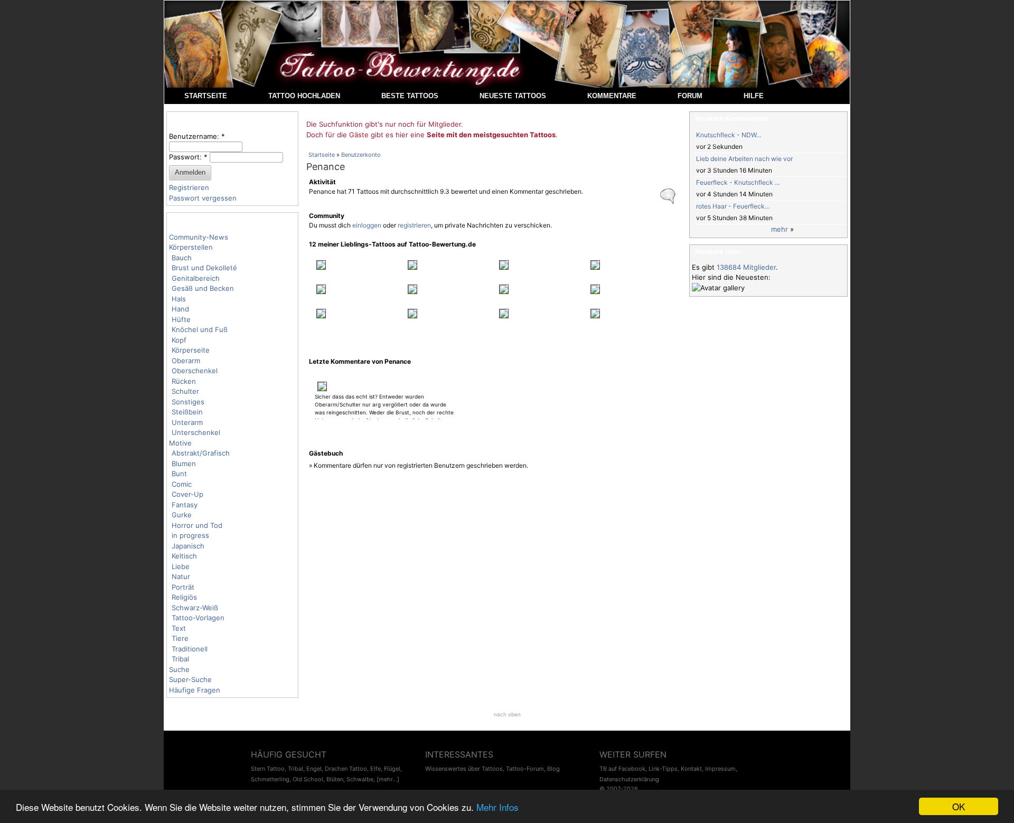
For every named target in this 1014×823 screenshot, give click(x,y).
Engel (314, 768)
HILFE (754, 96)
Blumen (184, 463)
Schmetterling (270, 779)
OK (958, 806)
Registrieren (189, 187)
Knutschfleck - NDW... (728, 135)
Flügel (392, 768)
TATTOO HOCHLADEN (304, 96)
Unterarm (187, 422)
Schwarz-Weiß (195, 607)
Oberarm (186, 360)
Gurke (182, 514)
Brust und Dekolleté (204, 267)
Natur (181, 576)
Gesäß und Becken (203, 288)
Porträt (183, 587)
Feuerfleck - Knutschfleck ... (738, 182)
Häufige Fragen (194, 690)
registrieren (414, 225)
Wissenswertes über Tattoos (464, 768)
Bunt (179, 473)
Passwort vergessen (203, 198)
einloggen (366, 225)
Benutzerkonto (361, 154)
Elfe (375, 768)
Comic (182, 484)
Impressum (720, 768)
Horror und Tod (197, 525)
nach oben (507, 714)
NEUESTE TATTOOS (513, 96)
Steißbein (187, 412)
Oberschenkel (195, 370)
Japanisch (188, 546)
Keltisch (184, 556)
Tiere (180, 638)
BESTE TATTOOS (409, 96)
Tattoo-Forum (525, 768)
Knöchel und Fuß (200, 329)
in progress (190, 535)
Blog (553, 768)
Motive (180, 443)
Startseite (321, 154)
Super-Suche (190, 679)
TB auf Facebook (622, 768)
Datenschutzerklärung (629, 779)
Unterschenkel (196, 432)
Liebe (181, 566)
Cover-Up (187, 494)
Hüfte (181, 319)
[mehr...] (388, 779)
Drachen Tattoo (346, 768)
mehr (779, 229)
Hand (180, 309)
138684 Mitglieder (746, 267)
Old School (308, 779)
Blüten (334, 779)
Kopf (179, 340)
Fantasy (185, 504)
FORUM (690, 96)
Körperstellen (191, 247)
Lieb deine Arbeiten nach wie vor (744, 159)
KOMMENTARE (611, 96)
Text (179, 628)
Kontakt (691, 768)
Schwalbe (359, 779)
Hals (179, 299)
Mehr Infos (497, 806)
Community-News (198, 237)
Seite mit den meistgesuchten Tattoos (491, 134)
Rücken (184, 381)
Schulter (185, 391)
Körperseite (191, 350)
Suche (179, 669)
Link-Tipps (663, 768)
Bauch (182, 257)
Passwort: (188, 157)
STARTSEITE (205, 96)
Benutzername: (197, 136)
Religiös (184, 597)
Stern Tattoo (268, 768)
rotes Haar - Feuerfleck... (732, 206)
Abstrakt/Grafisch (201, 453)
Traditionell (190, 649)
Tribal (180, 659)
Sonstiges (188, 402)
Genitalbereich (196, 278)
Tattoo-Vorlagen (198, 617)
